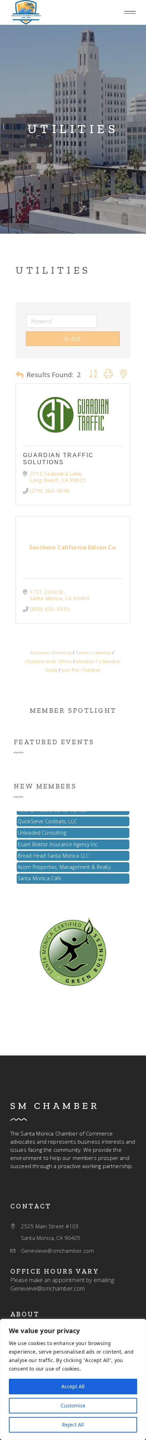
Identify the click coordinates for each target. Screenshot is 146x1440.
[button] (130, 12)
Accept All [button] (73, 1386)
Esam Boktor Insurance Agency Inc (57, 840)
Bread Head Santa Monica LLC (53, 851)
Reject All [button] (73, 1424)
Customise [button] (73, 1405)
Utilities (73, 128)
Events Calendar (93, 652)
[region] (73, 1379)
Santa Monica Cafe (40, 874)
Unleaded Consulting (42, 828)
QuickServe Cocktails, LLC (47, 817)
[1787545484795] (25, 12)
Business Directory (51, 652)
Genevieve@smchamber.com (47, 1288)
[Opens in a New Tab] (73, 415)
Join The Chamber (81, 670)
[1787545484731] (73, 951)
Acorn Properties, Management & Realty (64, 863)
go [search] (76, 338)
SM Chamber (55, 1105)
